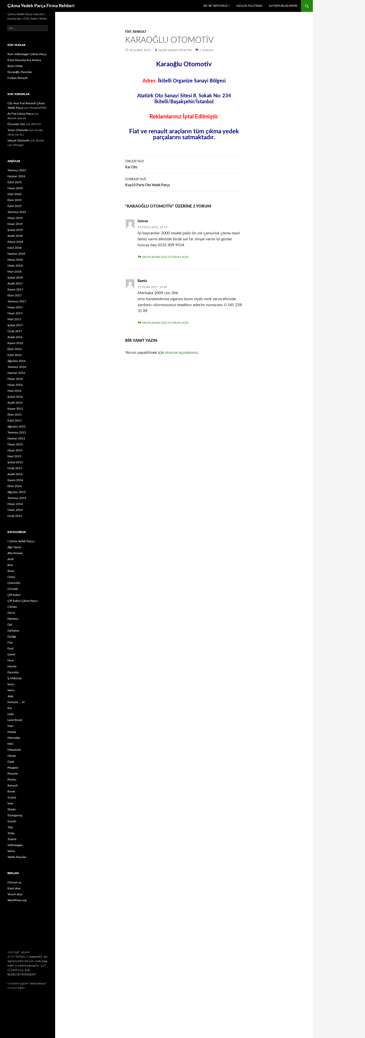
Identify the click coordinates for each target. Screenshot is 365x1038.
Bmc (10, 565)
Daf (9, 624)
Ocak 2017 (14, 331)
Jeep (10, 696)
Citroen (12, 606)
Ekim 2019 (14, 200)
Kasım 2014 (15, 480)
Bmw (10, 571)
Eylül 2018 (14, 247)
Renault (139, 31)
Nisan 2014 (15, 509)
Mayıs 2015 (15, 444)
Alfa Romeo (15, 553)
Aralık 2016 (15, 337)
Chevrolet (13, 582)
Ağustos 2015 (16, 426)
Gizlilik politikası (249, 5)
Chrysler (12, 588)
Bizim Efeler (15, 66)
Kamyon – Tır (16, 702)
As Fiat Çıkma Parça (20, 113)
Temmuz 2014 (16, 498)
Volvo (11, 851)
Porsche (12, 773)
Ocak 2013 (14, 515)
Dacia (11, 612)
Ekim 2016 (14, 349)
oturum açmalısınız (181, 353)
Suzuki (11, 821)
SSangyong (14, 815)
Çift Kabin (14, 594)
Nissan (11, 755)
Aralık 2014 (15, 474)
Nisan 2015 (15, 450)
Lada (10, 714)
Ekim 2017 (14, 295)
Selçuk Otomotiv (18, 140)
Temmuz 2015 (16, 432)
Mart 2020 (14, 194)
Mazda (11, 731)
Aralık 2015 (15, 402)
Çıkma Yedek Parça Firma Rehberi (40, 6)
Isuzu (10, 684)
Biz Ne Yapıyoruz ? (216, 5)
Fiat (128, 31)
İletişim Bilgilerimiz (283, 5)
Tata (10, 827)
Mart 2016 (14, 390)
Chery (11, 576)
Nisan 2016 (15, 384)
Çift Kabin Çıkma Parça (22, 600)
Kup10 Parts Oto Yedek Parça (147, 182)
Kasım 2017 (15, 289)
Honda (11, 666)
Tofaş (10, 833)
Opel (10, 761)
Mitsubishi (14, 749)
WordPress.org (16, 900)
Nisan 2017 (15, 313)
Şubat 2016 (15, 396)
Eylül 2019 (14, 206)
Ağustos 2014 (16, 492)
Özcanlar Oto (16, 124)
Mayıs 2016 (15, 378)
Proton (11, 779)
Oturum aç (14, 882)
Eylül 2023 (14, 182)
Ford (10, 648)
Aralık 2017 (15, 283)
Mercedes (13, 737)
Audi (10, 559)
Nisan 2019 (15, 223)
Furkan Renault (17, 77)
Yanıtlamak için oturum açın (165, 256)
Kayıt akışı (14, 888)
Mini (10, 743)
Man (10, 725)
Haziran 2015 (16, 438)
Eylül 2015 (14, 420)
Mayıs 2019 (15, 217)
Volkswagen (15, 845)
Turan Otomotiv (17, 130)
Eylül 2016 (14, 355)
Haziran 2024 (16, 176)
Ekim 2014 (14, 486)
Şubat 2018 (15, 277)
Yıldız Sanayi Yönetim (175, 50)
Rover (11, 791)
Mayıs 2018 (15, 259)
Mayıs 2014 (15, 503)
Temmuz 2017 (16, 301)
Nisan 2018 (15, 265)
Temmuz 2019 (16, 212)
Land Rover (14, 719)
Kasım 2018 (15, 241)
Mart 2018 (14, 271)
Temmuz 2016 (16, 366)
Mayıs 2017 (15, 307)
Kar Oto (134, 164)
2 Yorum (206, 50)
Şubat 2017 (15, 325)
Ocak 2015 (14, 468)
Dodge (11, 636)
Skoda (11, 809)
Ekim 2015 (14, 414)
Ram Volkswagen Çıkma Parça (26, 54)
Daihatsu (13, 630)
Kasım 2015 (15, 408)
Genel (11, 654)
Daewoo (12, 618)
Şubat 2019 (15, 229)
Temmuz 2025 (16, 170)
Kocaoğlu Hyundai (19, 72)
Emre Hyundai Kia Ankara (24, 60)
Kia (9, 708)
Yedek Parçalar (16, 857)
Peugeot (12, 767)
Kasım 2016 (15, 343)
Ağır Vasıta (14, 547)
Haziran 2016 (16, 372)
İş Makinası (14, 678)
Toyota (11, 839)
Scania (11, 797)
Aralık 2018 (15, 235)
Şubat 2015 (15, 462)
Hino (10, 660)
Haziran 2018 (16, 253)
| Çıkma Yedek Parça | (21, 541)
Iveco (10, 690)
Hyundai (13, 672)
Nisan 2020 (15, 188)
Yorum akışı (14, 894)
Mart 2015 (14, 456)
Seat (10, 803)
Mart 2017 (14, 319)
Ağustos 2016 (16, 360)
